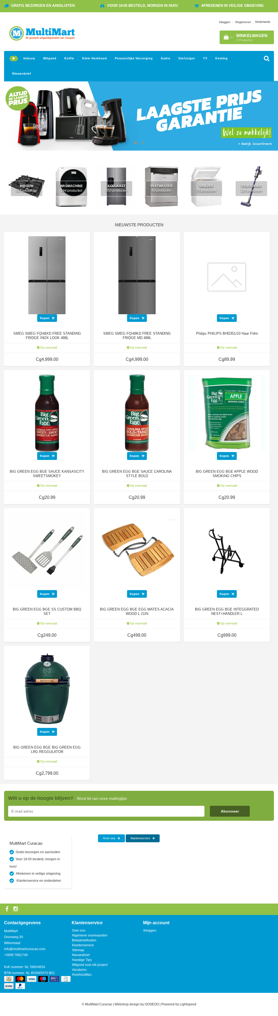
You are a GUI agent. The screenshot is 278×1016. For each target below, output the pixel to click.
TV (205, 58)
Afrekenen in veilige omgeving (232, 6)
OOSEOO (152, 1004)
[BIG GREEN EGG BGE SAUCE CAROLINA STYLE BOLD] (137, 413)
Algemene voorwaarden (90, 935)
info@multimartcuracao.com (24, 949)
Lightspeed (188, 1004)
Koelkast (116, 188)
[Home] (14, 58)
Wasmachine (71, 188)
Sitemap (78, 950)
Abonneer (230, 811)
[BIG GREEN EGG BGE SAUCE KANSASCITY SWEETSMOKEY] (47, 413)
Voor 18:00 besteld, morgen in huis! (142, 6)
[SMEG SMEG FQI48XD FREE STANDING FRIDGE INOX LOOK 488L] (47, 275)
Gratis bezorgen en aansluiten (43, 6)
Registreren (243, 22)
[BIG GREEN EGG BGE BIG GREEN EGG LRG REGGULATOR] (47, 689)
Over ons (109, 838)
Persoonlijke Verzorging (134, 58)
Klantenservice (141, 838)
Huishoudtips (81, 975)
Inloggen (224, 22)
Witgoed (49, 58)
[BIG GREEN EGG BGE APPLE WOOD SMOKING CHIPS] (227, 413)
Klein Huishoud (94, 58)
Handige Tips (82, 960)
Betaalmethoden (84, 940)
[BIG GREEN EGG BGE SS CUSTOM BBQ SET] (47, 551)
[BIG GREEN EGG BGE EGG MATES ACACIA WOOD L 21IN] (137, 551)
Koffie (69, 58)
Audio (165, 58)
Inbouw (29, 58)
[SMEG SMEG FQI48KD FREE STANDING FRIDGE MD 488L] (137, 275)
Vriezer (206, 188)
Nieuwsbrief (21, 73)
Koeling (221, 58)
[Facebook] (7, 909)
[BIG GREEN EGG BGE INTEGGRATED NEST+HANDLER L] (227, 551)
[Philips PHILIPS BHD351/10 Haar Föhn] (227, 275)
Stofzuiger (186, 58)
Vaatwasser (161, 188)
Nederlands (262, 21)
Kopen (45, 318)
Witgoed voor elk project (90, 965)
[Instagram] (16, 909)
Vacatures (79, 970)
